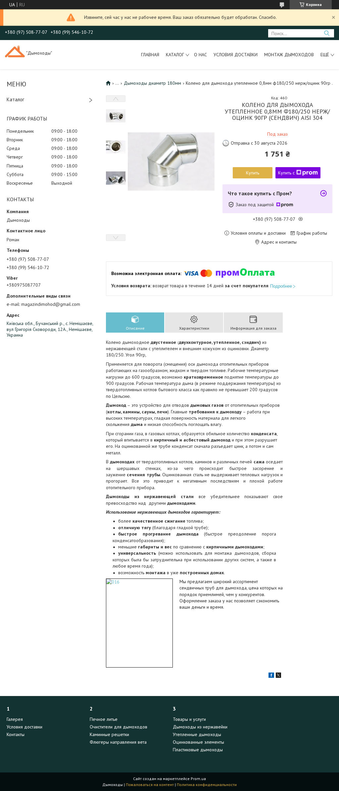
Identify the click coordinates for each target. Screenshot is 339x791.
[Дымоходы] (15, 53)
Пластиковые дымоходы (198, 750)
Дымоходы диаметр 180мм (152, 83)
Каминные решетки (109, 734)
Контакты (15, 734)
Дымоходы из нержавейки (200, 727)
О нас (200, 55)
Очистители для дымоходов (118, 727)
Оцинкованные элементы (198, 742)
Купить (252, 173)
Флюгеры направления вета (118, 742)
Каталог (175, 55)
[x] (278, 676)
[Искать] (326, 33)
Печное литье (104, 719)
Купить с (286, 173)
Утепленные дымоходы (197, 734)
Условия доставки (236, 55)
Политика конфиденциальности (207, 784)
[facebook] (271, 676)
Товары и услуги (189, 719)
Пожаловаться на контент (150, 784)
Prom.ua (198, 778)
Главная (150, 55)
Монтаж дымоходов (289, 55)
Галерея (15, 719)
